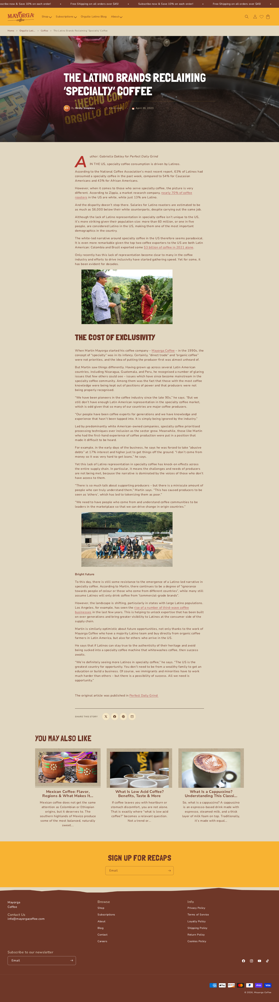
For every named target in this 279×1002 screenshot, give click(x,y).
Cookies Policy (197, 941)
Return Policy (196, 934)
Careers (102, 941)
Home (11, 30)
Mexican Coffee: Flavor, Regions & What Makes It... (67, 794)
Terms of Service (198, 915)
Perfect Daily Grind (143, 695)
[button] (46, 17)
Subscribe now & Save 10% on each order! (165, 4)
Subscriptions (106, 915)
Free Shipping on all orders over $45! (94, 4)
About (102, 921)
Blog (100, 928)
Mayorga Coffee (163, 351)
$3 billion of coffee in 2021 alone (168, 247)
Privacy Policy (196, 908)
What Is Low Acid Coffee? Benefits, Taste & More (139, 794)
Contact (102, 934)
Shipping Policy (197, 928)
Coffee (44, 30)
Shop (101, 908)
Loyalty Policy (197, 921)
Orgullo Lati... (27, 30)
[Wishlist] (261, 16)
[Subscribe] (169, 870)
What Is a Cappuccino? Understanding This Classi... (211, 794)
